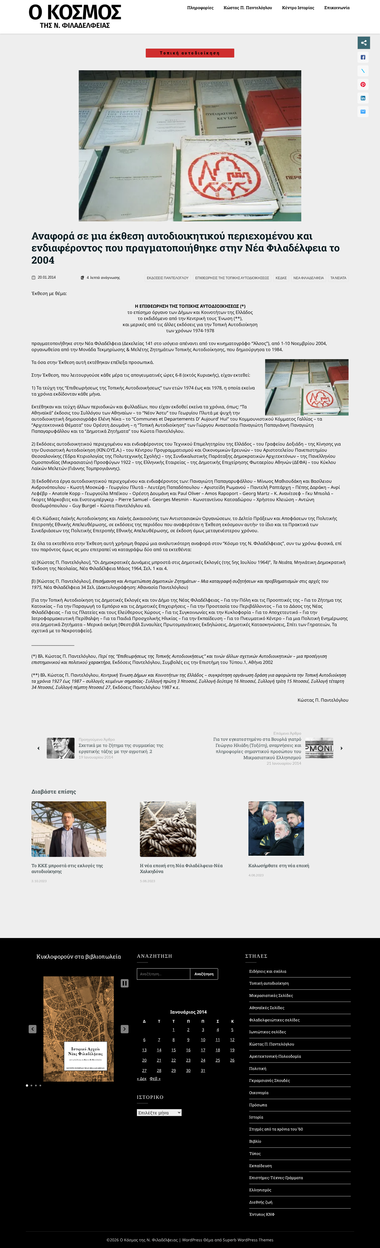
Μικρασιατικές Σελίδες (271, 995)
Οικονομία (258, 1092)
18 (218, 1049)
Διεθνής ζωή (260, 1202)
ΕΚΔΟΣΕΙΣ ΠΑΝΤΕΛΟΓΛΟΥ (168, 278)
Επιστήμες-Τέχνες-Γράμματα (276, 1177)
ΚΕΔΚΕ (281, 278)
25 (218, 1060)
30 (188, 1070)
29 (173, 1070)
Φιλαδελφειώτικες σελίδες (274, 1019)
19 (232, 1049)
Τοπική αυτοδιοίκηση (190, 53)
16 (188, 1049)
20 (144, 1060)
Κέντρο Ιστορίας (298, 7)
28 (159, 1070)
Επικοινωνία (337, 7)
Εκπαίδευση (260, 1165)
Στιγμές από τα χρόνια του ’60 (276, 1129)
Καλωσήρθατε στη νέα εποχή (278, 865)
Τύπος (255, 1153)
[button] (32, 1029)
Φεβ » (155, 1078)
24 (203, 1060)
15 (173, 1049)
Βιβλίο (255, 1141)
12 (232, 1039)
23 (188, 1060)
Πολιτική (257, 1068)
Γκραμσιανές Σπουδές (269, 1080)
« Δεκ (141, 1078)
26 (232, 1060)
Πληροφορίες (200, 7)
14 (159, 1049)
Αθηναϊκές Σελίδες (266, 1007)
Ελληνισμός (260, 1189)
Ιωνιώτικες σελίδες (267, 1031)
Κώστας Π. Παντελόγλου (248, 7)
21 (159, 1060)
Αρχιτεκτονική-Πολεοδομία (275, 1056)
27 (144, 1070)
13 (144, 1049)
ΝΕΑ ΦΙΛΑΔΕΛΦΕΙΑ (308, 278)
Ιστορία (256, 1117)
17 (203, 1049)
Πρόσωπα (258, 1104)
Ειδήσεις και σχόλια (267, 971)
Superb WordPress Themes (248, 1239)
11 (218, 1039)
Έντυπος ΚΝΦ (262, 1214)
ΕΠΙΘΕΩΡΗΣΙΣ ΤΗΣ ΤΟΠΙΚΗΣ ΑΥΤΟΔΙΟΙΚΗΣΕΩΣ (232, 278)
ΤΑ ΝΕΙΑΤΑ (338, 278)
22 (173, 1060)
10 (203, 1039)
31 (203, 1070)
